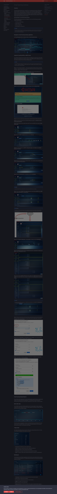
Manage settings (18, 491)
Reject (11, 491)
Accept (6, 491)
